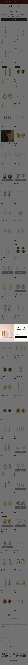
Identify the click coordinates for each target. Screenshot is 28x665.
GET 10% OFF (21, 336)
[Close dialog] (26, 324)
